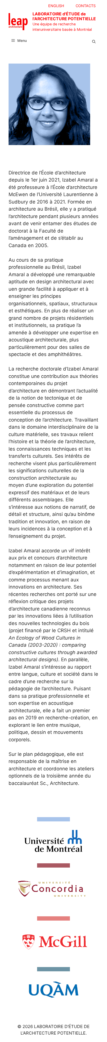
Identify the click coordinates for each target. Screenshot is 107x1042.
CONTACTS (86, 5)
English (56, 5)
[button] (93, 40)
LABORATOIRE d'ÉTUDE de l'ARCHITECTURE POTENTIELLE (64, 16)
